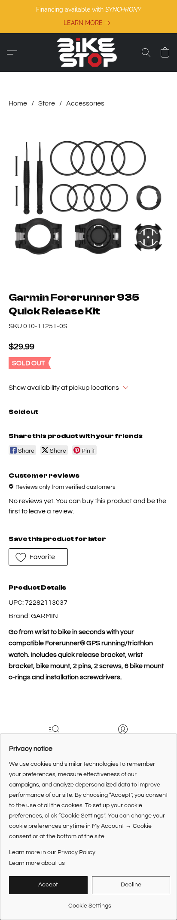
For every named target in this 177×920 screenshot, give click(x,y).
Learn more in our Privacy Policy (52, 852)
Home (18, 103)
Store (46, 103)
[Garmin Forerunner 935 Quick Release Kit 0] (88, 198)
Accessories (85, 103)
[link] (88, 23)
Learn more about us (37, 863)
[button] (88, 52)
